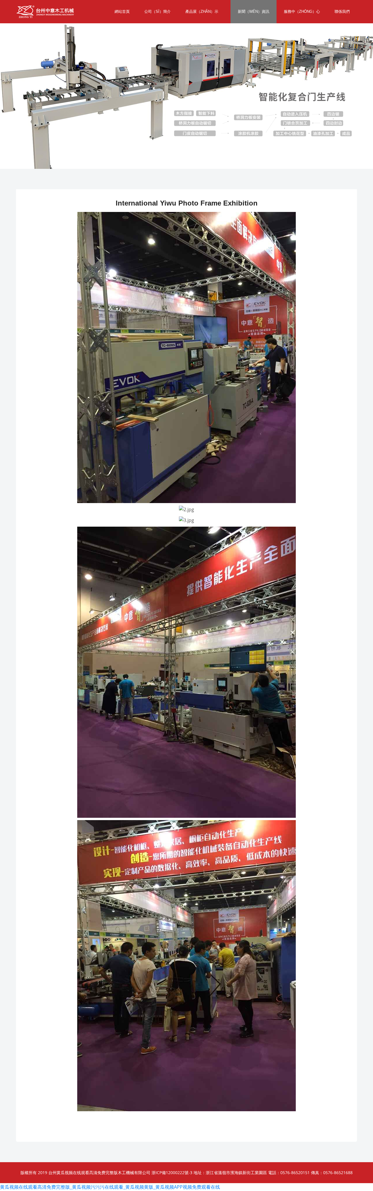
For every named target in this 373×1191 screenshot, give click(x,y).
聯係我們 (342, 11)
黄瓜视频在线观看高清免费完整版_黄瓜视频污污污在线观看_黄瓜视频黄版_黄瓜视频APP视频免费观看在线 (110, 1187)
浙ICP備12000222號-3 (172, 1172)
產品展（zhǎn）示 (201, 11)
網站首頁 (122, 11)
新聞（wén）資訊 (253, 11)
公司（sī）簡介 (157, 11)
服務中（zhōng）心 (302, 11)
